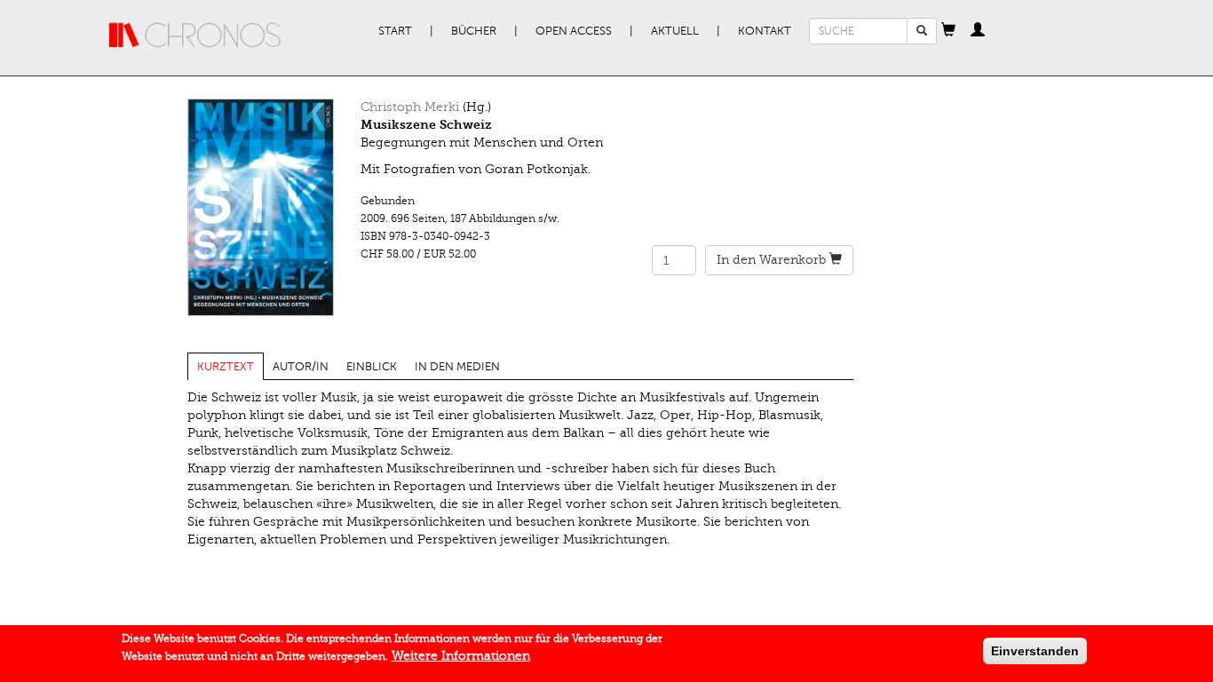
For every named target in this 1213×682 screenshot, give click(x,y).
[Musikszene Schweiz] (260, 207)
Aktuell (675, 31)
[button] (948, 31)
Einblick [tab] (371, 367)
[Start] (195, 35)
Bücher (473, 31)
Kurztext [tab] (225, 367)
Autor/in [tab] (301, 367)
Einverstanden (1035, 651)
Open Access (573, 31)
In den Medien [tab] (457, 367)
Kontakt (764, 31)
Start (395, 31)
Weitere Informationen (461, 655)
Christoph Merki (410, 107)
